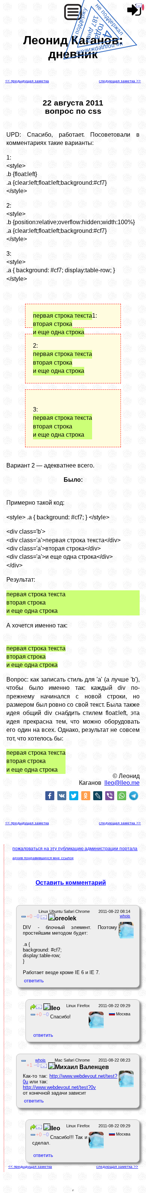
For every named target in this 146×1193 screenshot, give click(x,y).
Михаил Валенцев (82, 1067)
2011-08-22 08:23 (114, 1060)
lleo (55, 1008)
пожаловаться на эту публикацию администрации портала (74, 848)
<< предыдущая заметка (27, 81)
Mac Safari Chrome (72, 1060)
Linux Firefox (78, 1005)
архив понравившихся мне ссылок (42, 858)
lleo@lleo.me (122, 783)
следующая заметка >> (120, 81)
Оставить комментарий (71, 882)
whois (125, 916)
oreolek (65, 918)
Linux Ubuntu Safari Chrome (64, 911)
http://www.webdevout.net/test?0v (59, 1087)
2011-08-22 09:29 (114, 1005)
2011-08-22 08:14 (114, 911)
